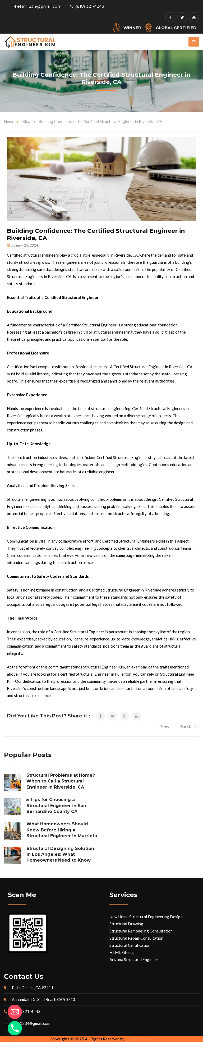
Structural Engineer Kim (104, 667)
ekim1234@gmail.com (39, 6)
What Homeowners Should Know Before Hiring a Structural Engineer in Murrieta (61, 829)
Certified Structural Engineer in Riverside (125, 590)
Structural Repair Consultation (136, 938)
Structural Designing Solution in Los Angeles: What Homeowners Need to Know (60, 854)
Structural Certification (129, 945)
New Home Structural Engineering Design (146, 916)
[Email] (15, 1012)
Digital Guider (140, 1038)
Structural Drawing (126, 923)
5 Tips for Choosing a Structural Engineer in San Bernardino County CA (56, 805)
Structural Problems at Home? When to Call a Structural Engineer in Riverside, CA (60, 781)
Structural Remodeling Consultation (141, 931)
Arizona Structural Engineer (133, 959)
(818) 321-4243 (90, 6)
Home (9, 121)
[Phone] (15, 1028)
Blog (26, 121)
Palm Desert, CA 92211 (32, 987)
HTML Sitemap (122, 952)
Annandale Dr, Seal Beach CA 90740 (43, 999)
